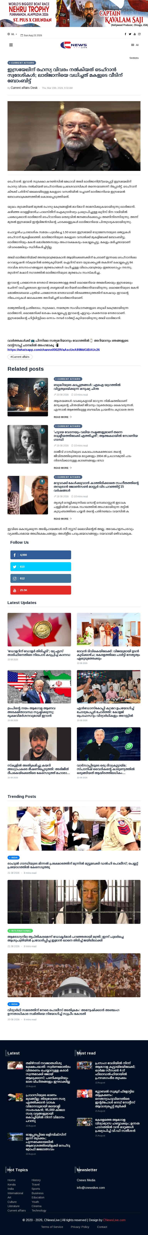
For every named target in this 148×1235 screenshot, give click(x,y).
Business (38, 1193)
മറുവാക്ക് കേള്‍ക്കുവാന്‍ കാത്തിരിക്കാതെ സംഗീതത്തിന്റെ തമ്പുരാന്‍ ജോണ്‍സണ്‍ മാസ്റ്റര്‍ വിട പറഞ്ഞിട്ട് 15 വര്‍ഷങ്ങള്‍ (96, 486)
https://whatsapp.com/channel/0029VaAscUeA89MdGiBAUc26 (54, 349)
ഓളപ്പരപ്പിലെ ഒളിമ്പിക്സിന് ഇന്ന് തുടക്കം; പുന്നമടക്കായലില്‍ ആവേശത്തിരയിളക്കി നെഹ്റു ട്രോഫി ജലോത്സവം (48, 1142)
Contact (102, 1226)
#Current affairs (20, 356)
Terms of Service (52, 1226)
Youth (35, 1201)
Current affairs (17, 1210)
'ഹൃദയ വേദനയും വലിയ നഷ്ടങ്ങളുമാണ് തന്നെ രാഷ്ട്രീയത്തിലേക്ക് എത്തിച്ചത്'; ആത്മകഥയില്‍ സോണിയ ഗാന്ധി (96, 435)
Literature (13, 1206)
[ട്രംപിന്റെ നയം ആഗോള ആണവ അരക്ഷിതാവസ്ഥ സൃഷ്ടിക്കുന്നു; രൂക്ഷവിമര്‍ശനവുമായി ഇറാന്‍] (39, 686)
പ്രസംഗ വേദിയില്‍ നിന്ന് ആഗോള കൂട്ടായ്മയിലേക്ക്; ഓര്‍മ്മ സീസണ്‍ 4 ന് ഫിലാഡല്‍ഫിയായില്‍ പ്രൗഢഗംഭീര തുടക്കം (115, 1070)
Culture (12, 1201)
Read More (61, 417)
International (15, 1193)
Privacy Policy (80, 1226)
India (11, 1188)
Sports (36, 1188)
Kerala (12, 1184)
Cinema (36, 1206)
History (36, 1180)
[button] (12, 34)
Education (38, 1197)
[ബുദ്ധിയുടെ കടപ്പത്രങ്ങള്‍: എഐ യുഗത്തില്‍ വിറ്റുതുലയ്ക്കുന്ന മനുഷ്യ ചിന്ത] (28, 397)
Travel (36, 1184)
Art (9, 1197)
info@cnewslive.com (91, 1187)
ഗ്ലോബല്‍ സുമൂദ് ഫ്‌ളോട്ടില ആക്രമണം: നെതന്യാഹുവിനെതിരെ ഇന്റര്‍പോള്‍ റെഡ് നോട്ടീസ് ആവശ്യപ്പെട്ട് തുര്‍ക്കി (115, 1099)
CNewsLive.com (114, 1220)
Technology (39, 1210)
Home (11, 1180)
